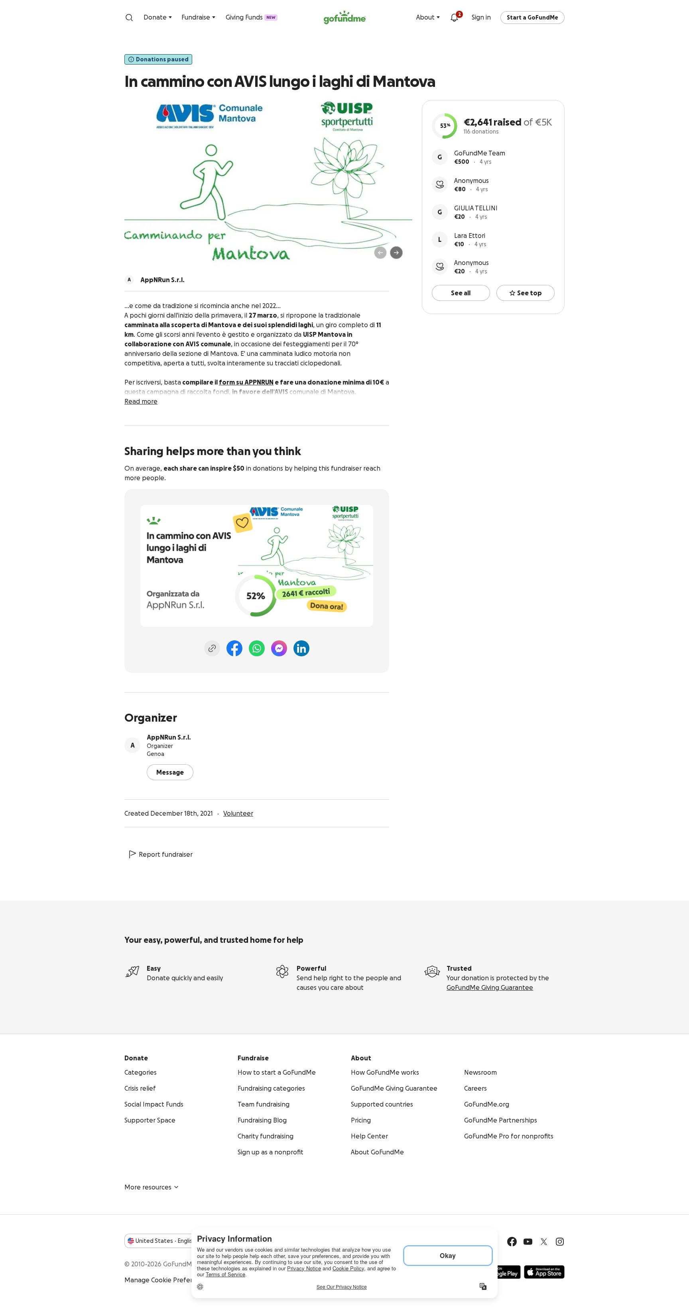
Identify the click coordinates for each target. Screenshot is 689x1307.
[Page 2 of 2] (146, 256)
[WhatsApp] (257, 648)
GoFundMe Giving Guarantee (490, 987)
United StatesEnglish (166, 1241)
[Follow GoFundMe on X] (544, 1242)
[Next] (396, 252)
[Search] (129, 18)
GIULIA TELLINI (476, 208)
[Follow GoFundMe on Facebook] (512, 1242)
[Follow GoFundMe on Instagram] (560, 1242)
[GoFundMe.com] (345, 17)
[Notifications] (454, 18)
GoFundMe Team (479, 153)
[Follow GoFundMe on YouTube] (528, 1242)
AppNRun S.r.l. (169, 737)
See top (529, 292)
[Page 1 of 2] (139, 256)
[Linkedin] (301, 648)
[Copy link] (212, 648)
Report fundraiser (166, 854)
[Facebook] (234, 648)
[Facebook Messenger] (279, 648)
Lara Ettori (469, 235)
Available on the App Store (544, 1272)
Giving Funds (251, 17)
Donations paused (162, 59)
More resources (147, 1187)
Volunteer (238, 813)
